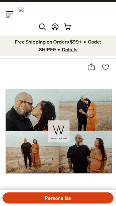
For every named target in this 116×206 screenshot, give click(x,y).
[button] (55, 26)
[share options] (91, 66)
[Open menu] (9, 11)
